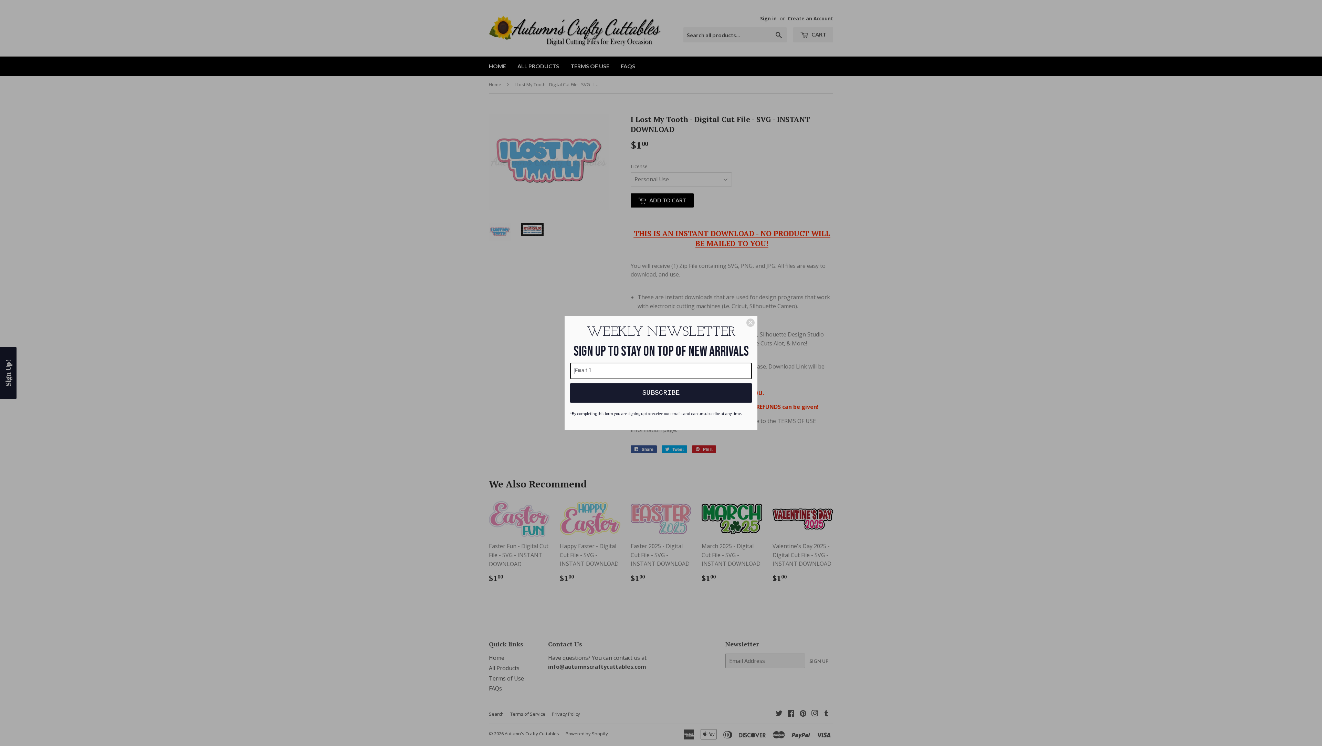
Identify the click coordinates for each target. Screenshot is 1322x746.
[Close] (750, 323)
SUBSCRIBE (661, 393)
